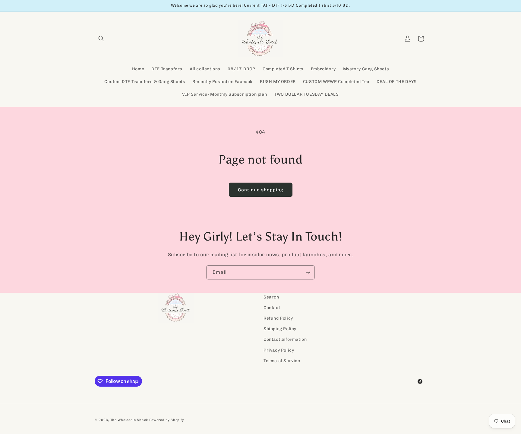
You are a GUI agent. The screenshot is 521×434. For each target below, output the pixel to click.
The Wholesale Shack (129, 420)
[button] (101, 38)
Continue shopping (260, 190)
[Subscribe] (307, 272)
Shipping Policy (280, 329)
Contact (272, 307)
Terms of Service (282, 360)
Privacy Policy (279, 350)
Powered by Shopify (166, 420)
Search (271, 297)
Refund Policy (278, 318)
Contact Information (285, 339)
